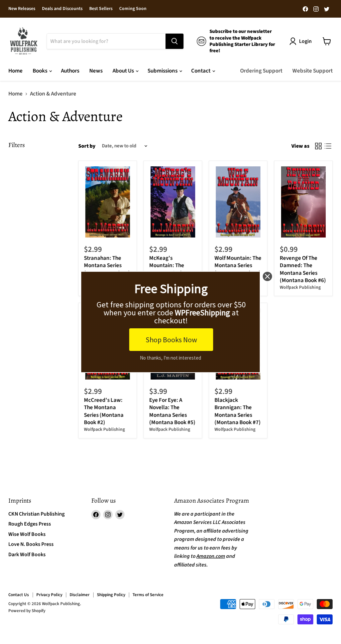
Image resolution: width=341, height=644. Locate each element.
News (96, 71)
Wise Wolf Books (27, 534)
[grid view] (318, 146)
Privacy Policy (49, 595)
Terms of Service (148, 595)
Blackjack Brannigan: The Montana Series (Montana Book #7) (237, 411)
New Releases (21, 9)
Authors (70, 71)
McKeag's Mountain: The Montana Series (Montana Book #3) (172, 269)
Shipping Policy (111, 595)
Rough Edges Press (29, 524)
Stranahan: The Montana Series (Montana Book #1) (107, 265)
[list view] (328, 146)
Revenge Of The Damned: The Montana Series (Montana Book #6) (303, 269)
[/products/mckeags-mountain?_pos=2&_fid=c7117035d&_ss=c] (173, 202)
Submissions (163, 71)
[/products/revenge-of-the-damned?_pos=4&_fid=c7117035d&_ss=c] (303, 202)
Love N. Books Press (31, 544)
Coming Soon (133, 9)
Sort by (87, 146)
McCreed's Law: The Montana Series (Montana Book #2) (104, 411)
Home (15, 71)
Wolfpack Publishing (300, 287)
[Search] (174, 41)
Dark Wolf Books (27, 554)
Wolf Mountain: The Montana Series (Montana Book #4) (237, 265)
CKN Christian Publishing (36, 514)
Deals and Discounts (62, 9)
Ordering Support (261, 71)
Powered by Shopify (26, 611)
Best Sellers (101, 9)
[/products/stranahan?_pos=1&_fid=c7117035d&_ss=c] (108, 202)
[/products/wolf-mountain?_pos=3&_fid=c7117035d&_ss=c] (238, 202)
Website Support (312, 71)
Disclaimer (80, 595)
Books (40, 71)
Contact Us (18, 595)
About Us (124, 71)
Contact (201, 71)
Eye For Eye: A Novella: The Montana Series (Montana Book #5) (172, 411)
